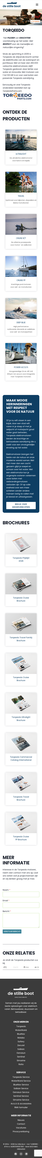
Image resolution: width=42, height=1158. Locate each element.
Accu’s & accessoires (21, 1103)
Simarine (21, 1060)
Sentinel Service (21, 1096)
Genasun (21, 1053)
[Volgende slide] (37, 967)
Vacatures (21, 1127)
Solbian (21, 1049)
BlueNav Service (21, 1084)
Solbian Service (21, 1088)
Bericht (7, 911)
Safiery (21, 1041)
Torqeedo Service (21, 1077)
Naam (6, 890)
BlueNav (21, 1034)
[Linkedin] (26, 1154)
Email (6, 900)
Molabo (21, 1037)
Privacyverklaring (21, 1131)
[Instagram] (21, 1154)
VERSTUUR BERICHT (12, 931)
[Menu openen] (37, 5)
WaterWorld (21, 1030)
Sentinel (21, 1056)
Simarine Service (21, 1099)
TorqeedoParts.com (12, 91)
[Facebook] (16, 1154)
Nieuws (21, 1120)
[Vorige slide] (4, 967)
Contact (21, 1124)
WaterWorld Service (21, 1081)
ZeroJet (21, 1045)
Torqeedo (21, 1026)
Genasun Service (21, 1092)
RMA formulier (21, 1107)
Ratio (21, 1064)
